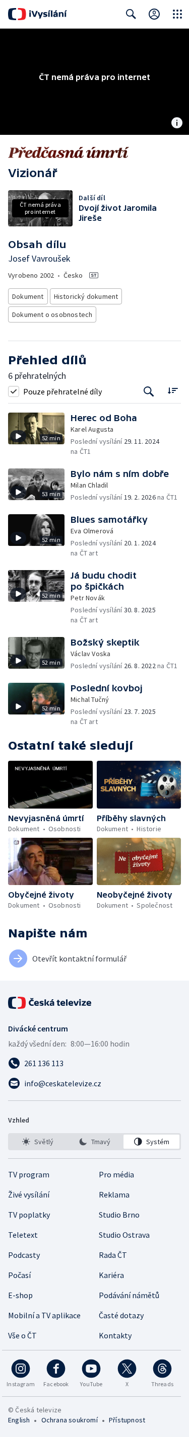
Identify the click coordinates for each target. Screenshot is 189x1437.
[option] (38, 1142)
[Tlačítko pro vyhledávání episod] (149, 391)
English (19, 1419)
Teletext (23, 1235)
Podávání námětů (129, 1295)
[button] (39, 434)
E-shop (20, 1295)
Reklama (114, 1194)
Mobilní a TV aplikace (44, 1315)
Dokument (28, 296)
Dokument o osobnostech (52, 314)
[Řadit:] (172, 390)
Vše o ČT (22, 1335)
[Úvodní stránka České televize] (50, 1003)
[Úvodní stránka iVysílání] (37, 14)
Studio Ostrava (124, 1235)
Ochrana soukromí (69, 1419)
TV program (28, 1174)
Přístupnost (127, 1419)
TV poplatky (29, 1215)
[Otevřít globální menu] (177, 14)
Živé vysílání (28, 1194)
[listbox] (94, 1141)
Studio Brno (119, 1215)
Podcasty (24, 1255)
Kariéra (111, 1275)
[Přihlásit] (154, 14)
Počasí (19, 1275)
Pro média (116, 1174)
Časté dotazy (121, 1315)
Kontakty (115, 1335)
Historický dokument (86, 296)
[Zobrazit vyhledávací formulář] (131, 14)
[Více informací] (177, 124)
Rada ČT (113, 1255)
